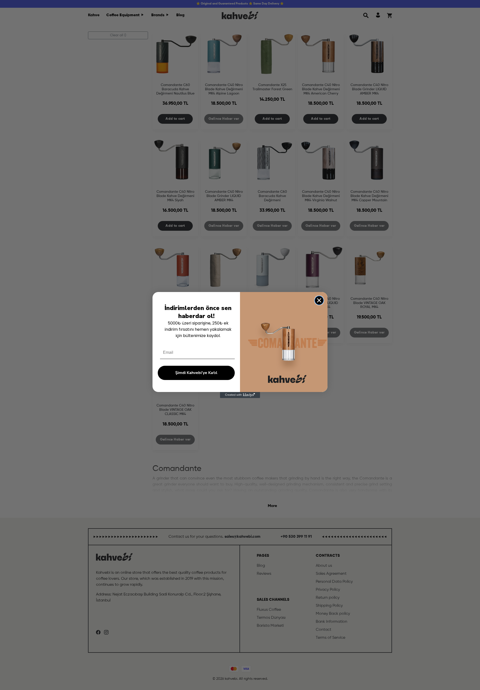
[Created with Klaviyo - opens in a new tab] (240, 395)
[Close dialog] (319, 300)
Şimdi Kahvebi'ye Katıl (196, 373)
